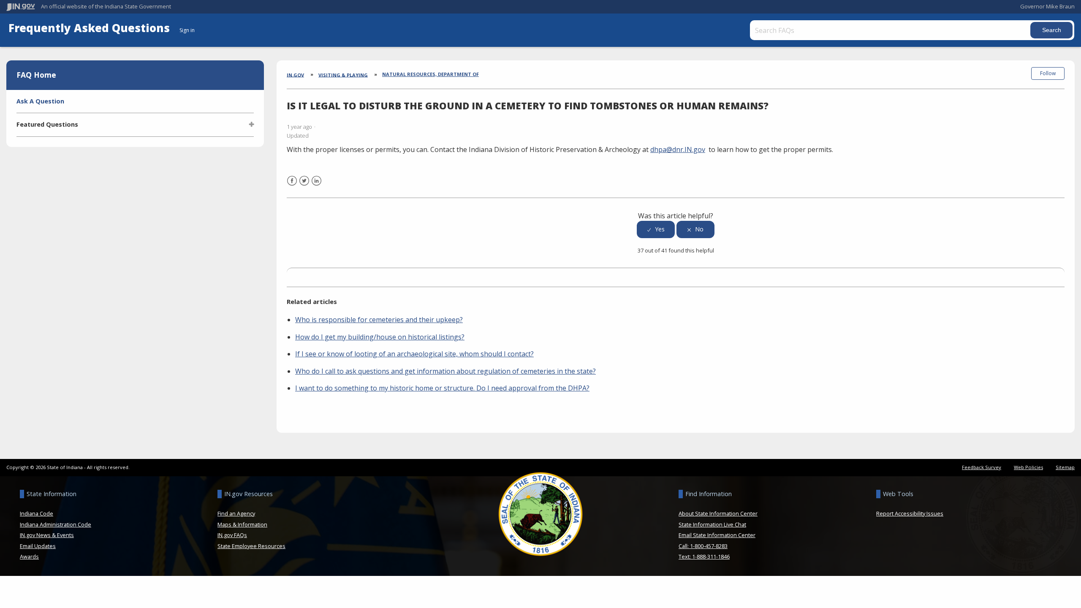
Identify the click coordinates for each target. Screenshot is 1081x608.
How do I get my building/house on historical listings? (379, 337)
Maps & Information (242, 524)
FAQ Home (36, 75)
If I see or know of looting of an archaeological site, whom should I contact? (414, 353)
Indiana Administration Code (55, 524)
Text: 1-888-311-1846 (704, 556)
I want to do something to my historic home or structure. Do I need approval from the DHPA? (442, 388)
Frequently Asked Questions (90, 28)
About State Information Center (718, 513)
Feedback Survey (981, 467)
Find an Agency (236, 513)
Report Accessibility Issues (909, 513)
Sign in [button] (187, 30)
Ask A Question (40, 101)
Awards (29, 556)
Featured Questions (47, 124)
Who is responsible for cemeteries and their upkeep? (379, 319)
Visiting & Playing (343, 74)
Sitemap (1065, 467)
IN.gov (295, 74)
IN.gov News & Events (47, 535)
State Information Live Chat (712, 524)
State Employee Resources (251, 546)
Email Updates (38, 546)
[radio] (656, 229)
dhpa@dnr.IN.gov (677, 149)
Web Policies (1028, 467)
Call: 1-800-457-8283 (703, 546)
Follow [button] (1048, 73)
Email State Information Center (717, 535)
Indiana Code (36, 513)
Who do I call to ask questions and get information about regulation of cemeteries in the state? (445, 371)
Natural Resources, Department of (430, 74)
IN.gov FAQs (232, 535)
